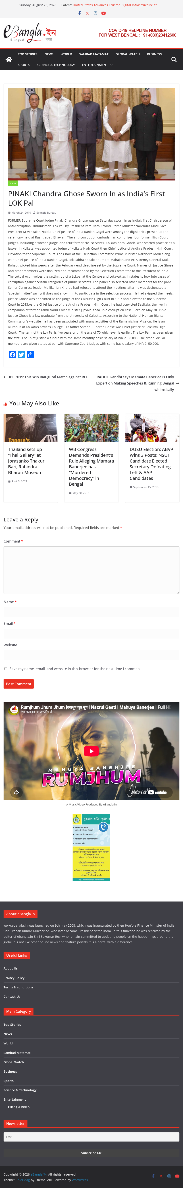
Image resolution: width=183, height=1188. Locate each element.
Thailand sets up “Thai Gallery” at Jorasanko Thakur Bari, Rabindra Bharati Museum (26, 460)
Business (154, 54)
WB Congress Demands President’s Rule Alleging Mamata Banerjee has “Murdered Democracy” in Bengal (91, 466)
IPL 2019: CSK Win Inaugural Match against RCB (49, 377)
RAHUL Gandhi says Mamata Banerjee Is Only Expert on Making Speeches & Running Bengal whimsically (135, 383)
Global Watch (128, 54)
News (49, 54)
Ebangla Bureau (46, 212)
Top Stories (27, 54)
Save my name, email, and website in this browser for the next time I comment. (76, 668)
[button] (110, 65)
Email (10, 623)
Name (10, 601)
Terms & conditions (18, 987)
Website (10, 645)
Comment (13, 541)
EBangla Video (19, 1107)
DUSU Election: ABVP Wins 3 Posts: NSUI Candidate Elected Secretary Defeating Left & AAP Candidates (151, 463)
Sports (24, 65)
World (66, 54)
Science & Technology (56, 65)
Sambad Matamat (93, 54)
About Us (11, 968)
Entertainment (95, 65)
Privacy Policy (14, 978)
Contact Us (12, 996)
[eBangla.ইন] (9, 59)
